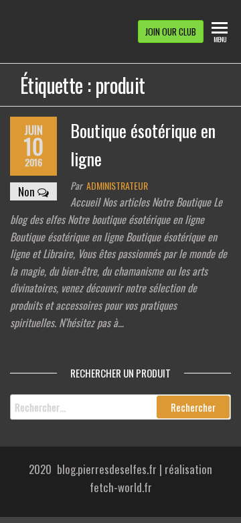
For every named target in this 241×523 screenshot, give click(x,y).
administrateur (117, 185)
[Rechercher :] (120, 407)
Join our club (170, 31)
